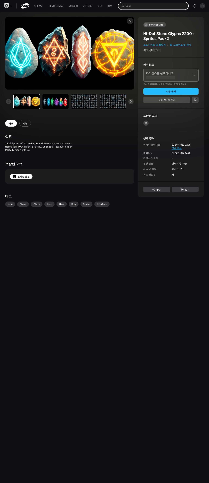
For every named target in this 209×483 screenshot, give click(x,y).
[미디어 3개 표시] (113, 101)
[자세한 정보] (182, 169)
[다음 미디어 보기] (131, 101)
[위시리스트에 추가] (195, 100)
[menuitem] (39, 6)
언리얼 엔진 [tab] (23, 176)
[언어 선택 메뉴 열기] (194, 6)
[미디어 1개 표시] (55, 101)
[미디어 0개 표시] (27, 101)
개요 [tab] (11, 123)
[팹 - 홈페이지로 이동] (25, 6)
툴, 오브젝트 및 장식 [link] (180, 44)
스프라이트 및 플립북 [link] (154, 44)
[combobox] (155, 6)
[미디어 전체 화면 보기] (130, 21)
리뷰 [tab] (25, 123)
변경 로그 (177, 147)
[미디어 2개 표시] (84, 101)
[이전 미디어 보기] (8, 101)
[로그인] (202, 6)
